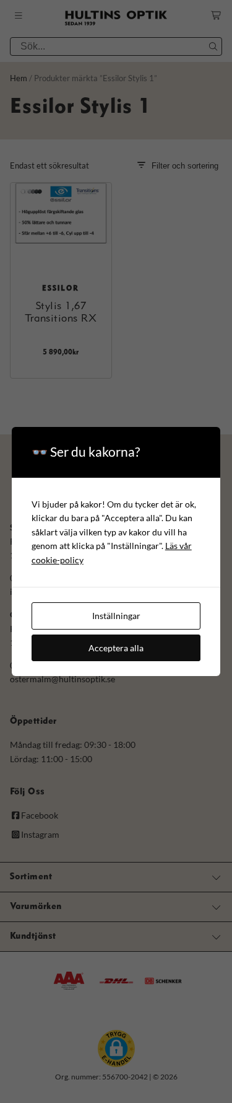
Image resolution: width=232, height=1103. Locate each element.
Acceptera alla (116, 648)
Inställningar (116, 615)
